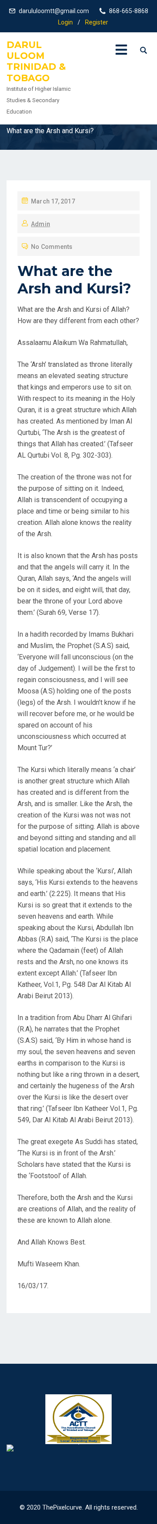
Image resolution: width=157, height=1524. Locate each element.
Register (96, 22)
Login (65, 22)
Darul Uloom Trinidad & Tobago (36, 61)
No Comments (51, 246)
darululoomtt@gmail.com (54, 10)
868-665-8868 (128, 10)
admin (40, 224)
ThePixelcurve (62, 1507)
